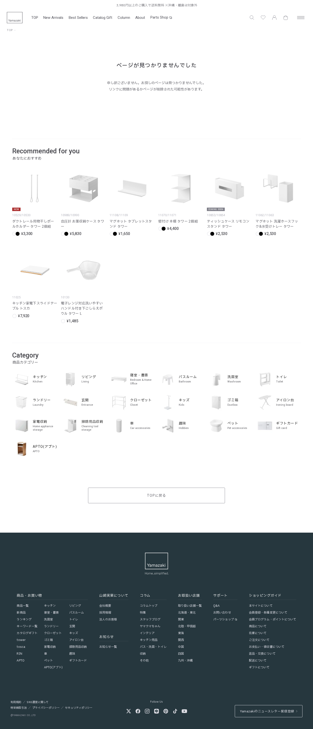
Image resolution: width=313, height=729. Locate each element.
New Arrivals (53, 17)
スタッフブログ (150, 619)
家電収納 (50, 647)
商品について (258, 626)
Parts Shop (159, 17)
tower (21, 640)
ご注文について (259, 640)
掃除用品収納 (78, 647)
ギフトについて (259, 667)
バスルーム (76, 612)
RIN (19, 653)
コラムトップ (149, 606)
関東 (181, 619)
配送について (258, 660)
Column (124, 17)
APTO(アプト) (53, 667)
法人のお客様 (108, 619)
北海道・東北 (187, 612)
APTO (20, 660)
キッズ (73, 633)
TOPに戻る (156, 495)
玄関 (72, 626)
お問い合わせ (222, 612)
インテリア (147, 633)
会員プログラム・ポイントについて (272, 619)
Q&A (216, 606)
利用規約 (16, 702)
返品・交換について (262, 653)
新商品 (21, 612)
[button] (251, 17)
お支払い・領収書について (266, 647)
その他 (144, 660)
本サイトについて (261, 606)
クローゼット (53, 633)
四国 (181, 653)
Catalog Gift (102, 17)
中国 (181, 647)
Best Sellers (78, 17)
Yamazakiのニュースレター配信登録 (267, 711)
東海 (181, 633)
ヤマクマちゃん (150, 626)
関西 (181, 640)
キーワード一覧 (27, 626)
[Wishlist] (263, 17)
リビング (75, 606)
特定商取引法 (19, 708)
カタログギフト (27, 633)
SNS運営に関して (37, 702)
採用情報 (105, 612)
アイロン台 (76, 640)
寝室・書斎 (51, 612)
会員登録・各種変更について (268, 612)
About (140, 17)
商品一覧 (22, 606)
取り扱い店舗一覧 (190, 606)
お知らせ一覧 (108, 647)
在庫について (258, 633)
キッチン (50, 606)
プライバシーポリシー (46, 708)
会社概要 (105, 606)
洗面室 (48, 619)
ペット (48, 660)
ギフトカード (78, 660)
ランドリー (51, 626)
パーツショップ (223, 619)
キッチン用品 (149, 640)
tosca (21, 647)
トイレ (73, 619)
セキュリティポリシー (78, 708)
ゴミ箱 (48, 640)
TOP (34, 17)
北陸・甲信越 (187, 626)
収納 (143, 653)
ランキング (24, 619)
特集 (143, 612)
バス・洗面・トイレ (153, 647)
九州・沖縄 (185, 660)
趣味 (72, 653)
